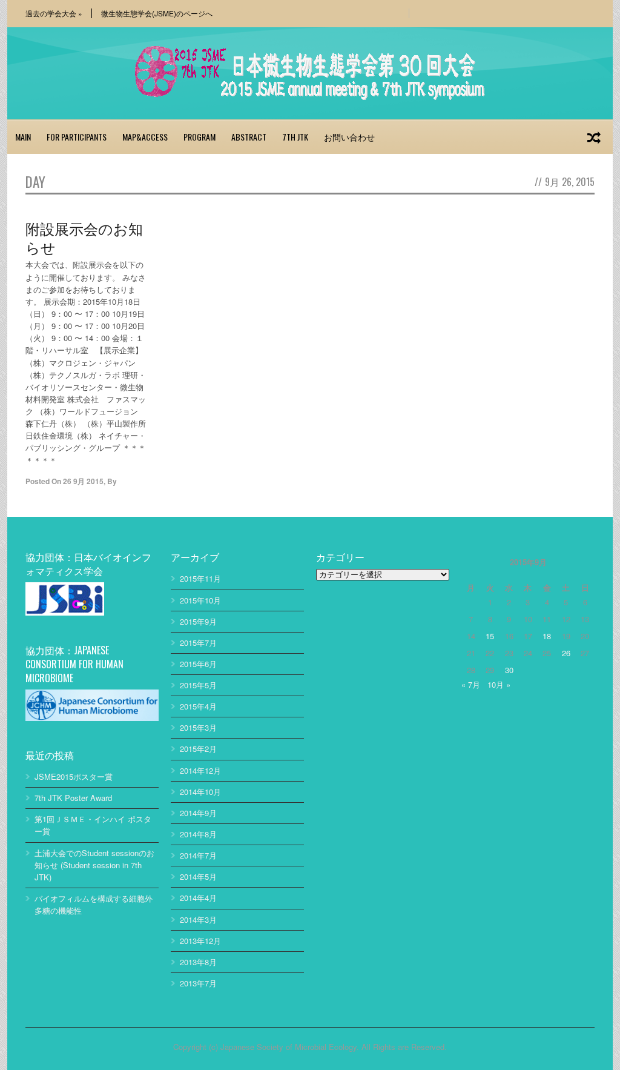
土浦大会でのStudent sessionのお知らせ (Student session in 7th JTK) (94, 865)
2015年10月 (200, 600)
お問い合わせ (349, 136)
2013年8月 (198, 962)
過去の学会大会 (53, 13)
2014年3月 (198, 919)
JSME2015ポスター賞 (74, 776)
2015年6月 (198, 664)
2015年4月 (198, 706)
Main (23, 136)
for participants (77, 136)
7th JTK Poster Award (73, 797)
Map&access (145, 136)
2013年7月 (198, 983)
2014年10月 (200, 791)
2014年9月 (198, 813)
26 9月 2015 (83, 481)
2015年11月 (200, 578)
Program (199, 136)
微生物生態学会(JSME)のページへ (157, 13)
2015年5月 (198, 685)
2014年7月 (198, 855)
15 (490, 636)
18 (546, 636)
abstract (248, 136)
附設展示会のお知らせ (84, 237)
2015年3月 (198, 727)
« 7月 (470, 684)
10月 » (498, 684)
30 (509, 670)
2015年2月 (198, 748)
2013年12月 (200, 940)
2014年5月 (198, 876)
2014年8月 (198, 834)
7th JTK (295, 136)
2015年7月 (198, 642)
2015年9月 (198, 621)
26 (566, 653)
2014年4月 (198, 897)
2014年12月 (200, 770)
